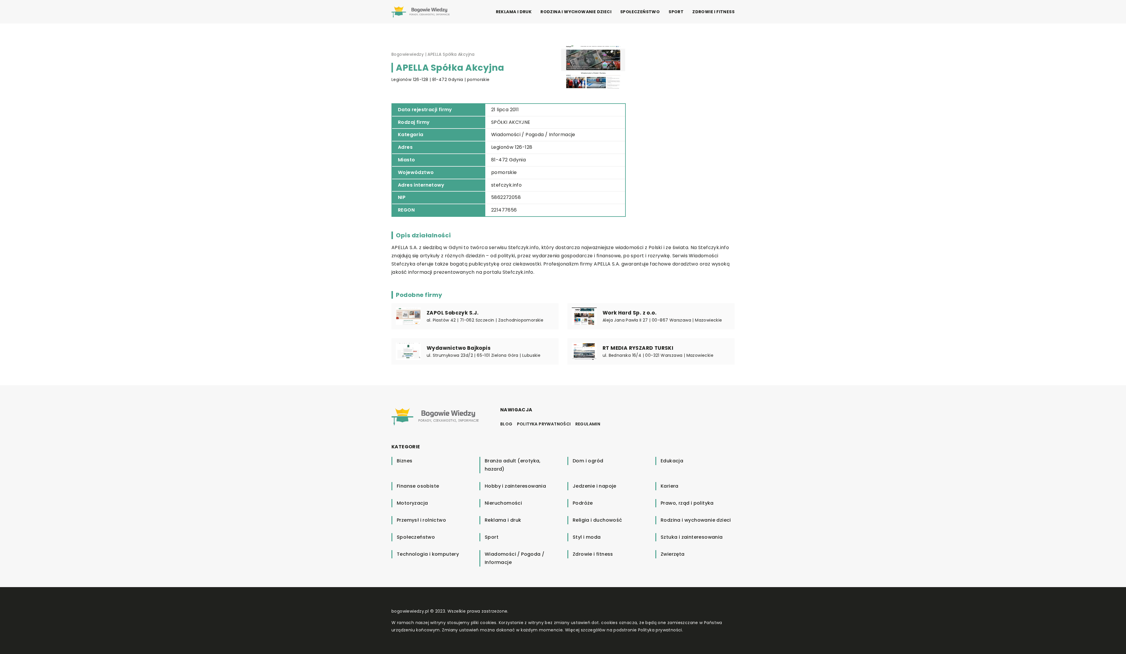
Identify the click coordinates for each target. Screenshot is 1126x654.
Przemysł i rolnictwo (421, 520)
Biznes (404, 460)
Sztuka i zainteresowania (692, 537)
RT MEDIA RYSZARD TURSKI (638, 348)
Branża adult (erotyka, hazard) (513, 464)
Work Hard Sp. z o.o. (630, 313)
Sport (676, 12)
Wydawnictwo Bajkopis (459, 348)
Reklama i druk (514, 12)
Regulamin (588, 424)
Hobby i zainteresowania (515, 486)
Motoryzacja (412, 503)
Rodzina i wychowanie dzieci (575, 12)
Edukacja (672, 460)
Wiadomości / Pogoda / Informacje (533, 134)
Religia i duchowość (597, 520)
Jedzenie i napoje (594, 486)
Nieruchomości (503, 503)
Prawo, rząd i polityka (687, 503)
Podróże (583, 503)
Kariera (670, 486)
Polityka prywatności (544, 424)
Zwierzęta (673, 554)
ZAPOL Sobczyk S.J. (453, 313)
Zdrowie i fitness (713, 12)
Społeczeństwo (640, 12)
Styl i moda (587, 537)
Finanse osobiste (418, 486)
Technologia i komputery (428, 554)
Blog (506, 424)
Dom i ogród (588, 460)
